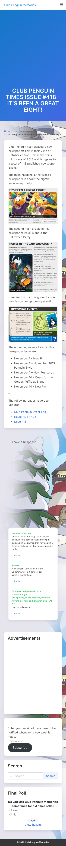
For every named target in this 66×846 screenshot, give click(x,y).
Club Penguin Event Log (30, 412)
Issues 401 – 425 (25, 416)
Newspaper (19, 131)
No (15, 814)
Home (7, 131)
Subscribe (20, 747)
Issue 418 (20, 421)
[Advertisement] (33, 53)
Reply (17, 555)
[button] (61, 4)
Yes (15, 810)
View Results (33, 824)
